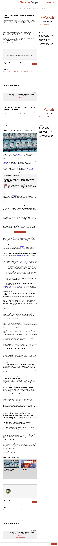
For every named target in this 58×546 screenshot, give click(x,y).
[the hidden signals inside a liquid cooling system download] (11, 463)
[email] (23, 120)
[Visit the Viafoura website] (34, 92)
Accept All (53, 544)
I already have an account (20, 99)
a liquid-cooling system (29, 166)
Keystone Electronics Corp (43, 24)
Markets (19, 8)
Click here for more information (14, 42)
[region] (20, 90)
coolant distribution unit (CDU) (24, 159)
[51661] (28, 463)
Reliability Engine (15, 491)
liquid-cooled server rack (19, 154)
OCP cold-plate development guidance (12, 373)
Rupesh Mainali (15, 487)
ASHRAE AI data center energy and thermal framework (18, 431)
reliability (14, 193)
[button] (4, 2)
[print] (36, 120)
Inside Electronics (43, 8)
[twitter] (20, 120)
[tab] (5, 88)
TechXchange (30, 454)
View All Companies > (46, 121)
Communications (6, 12)
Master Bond (41, 25)
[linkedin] (18, 120)
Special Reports (35, 8)
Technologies (14, 8)
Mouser (40, 119)
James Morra (10, 480)
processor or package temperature (25, 274)
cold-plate (22, 244)
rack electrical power (11, 213)
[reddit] (21, 120)
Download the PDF (8, 454)
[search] (5, 2)
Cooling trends (6, 319)
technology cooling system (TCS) (21, 262)
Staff (4, 24)
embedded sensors (21, 253)
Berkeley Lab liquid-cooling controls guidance (13, 284)
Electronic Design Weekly (27, 8)
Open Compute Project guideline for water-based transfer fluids (16, 310)
